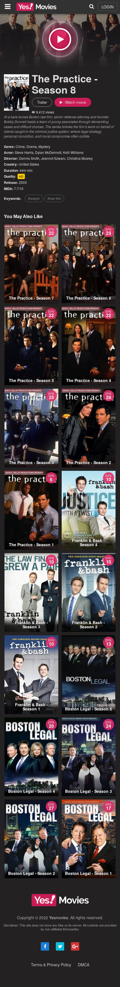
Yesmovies (58, 917)
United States (29, 164)
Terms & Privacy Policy (51, 964)
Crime (20, 146)
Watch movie (75, 102)
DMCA (83, 964)
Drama (32, 146)
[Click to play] (60, 39)
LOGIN (108, 7)
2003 (23, 182)
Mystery (44, 146)
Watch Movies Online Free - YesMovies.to (36, 7)
